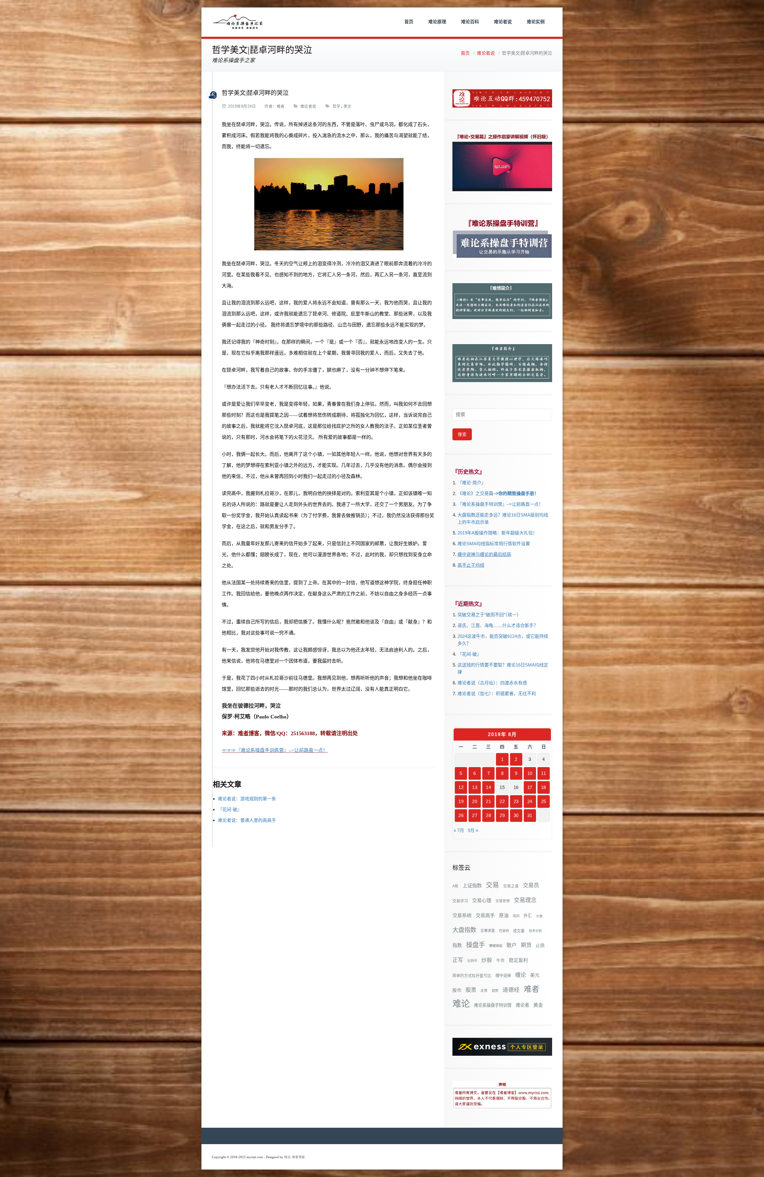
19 (460, 801)
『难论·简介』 (472, 482)
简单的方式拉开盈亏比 (471, 975)
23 (516, 801)
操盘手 (475, 944)
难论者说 (503, 21)
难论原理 (437, 21)
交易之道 (511, 886)
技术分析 (535, 931)
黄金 (538, 1005)
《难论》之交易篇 (475, 493)
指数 (457, 945)
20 (474, 801)
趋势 (495, 990)
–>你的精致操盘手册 (513, 493)
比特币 (472, 961)
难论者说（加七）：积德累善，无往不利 (497, 693)
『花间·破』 (230, 809)
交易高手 (485, 915)
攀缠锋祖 (495, 946)
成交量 (519, 930)
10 (529, 773)
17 (529, 787)
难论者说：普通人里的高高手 (247, 820)
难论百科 (470, 21)
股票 (471, 990)
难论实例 (536, 21)
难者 (281, 106)
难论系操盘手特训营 (493, 1005)
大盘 (539, 916)
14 (488, 787)
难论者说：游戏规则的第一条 (247, 798)
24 (529, 801)
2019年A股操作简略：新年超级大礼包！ (497, 532)
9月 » (473, 830)
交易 (492, 885)
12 (460, 787)
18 (543, 787)
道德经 (511, 990)
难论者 (522, 1005)
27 (474, 815)
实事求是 (487, 931)
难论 (461, 1003)
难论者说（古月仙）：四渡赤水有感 (492, 682)
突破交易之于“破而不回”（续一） (489, 614)
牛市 (500, 960)
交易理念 (525, 900)
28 (488, 815)
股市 (456, 990)
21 (488, 801)
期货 (526, 945)
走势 (484, 990)
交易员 (531, 885)
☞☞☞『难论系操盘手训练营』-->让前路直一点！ (275, 750)
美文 (348, 106)
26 (460, 815)
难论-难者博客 (294, 1157)
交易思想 (502, 901)
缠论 (520, 975)
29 (502, 815)
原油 (504, 915)
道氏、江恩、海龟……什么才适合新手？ (498, 625)
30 (516, 815)
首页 (408, 21)
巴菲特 (504, 931)
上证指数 (472, 885)
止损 (540, 945)
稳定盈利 (518, 960)
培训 (516, 916)
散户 (511, 945)
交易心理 (481, 900)
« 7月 (459, 830)
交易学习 (460, 901)
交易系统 (462, 915)
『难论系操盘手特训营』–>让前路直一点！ (500, 504)
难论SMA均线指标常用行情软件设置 (494, 543)
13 (474, 787)
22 (502, 801)
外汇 (527, 915)
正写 (457, 960)
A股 (455, 886)
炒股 (486, 960)
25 (543, 801)
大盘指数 (464, 930)
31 (529, 815)
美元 (535, 975)
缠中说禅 (503, 975)
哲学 (336, 106)
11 (543, 773)
